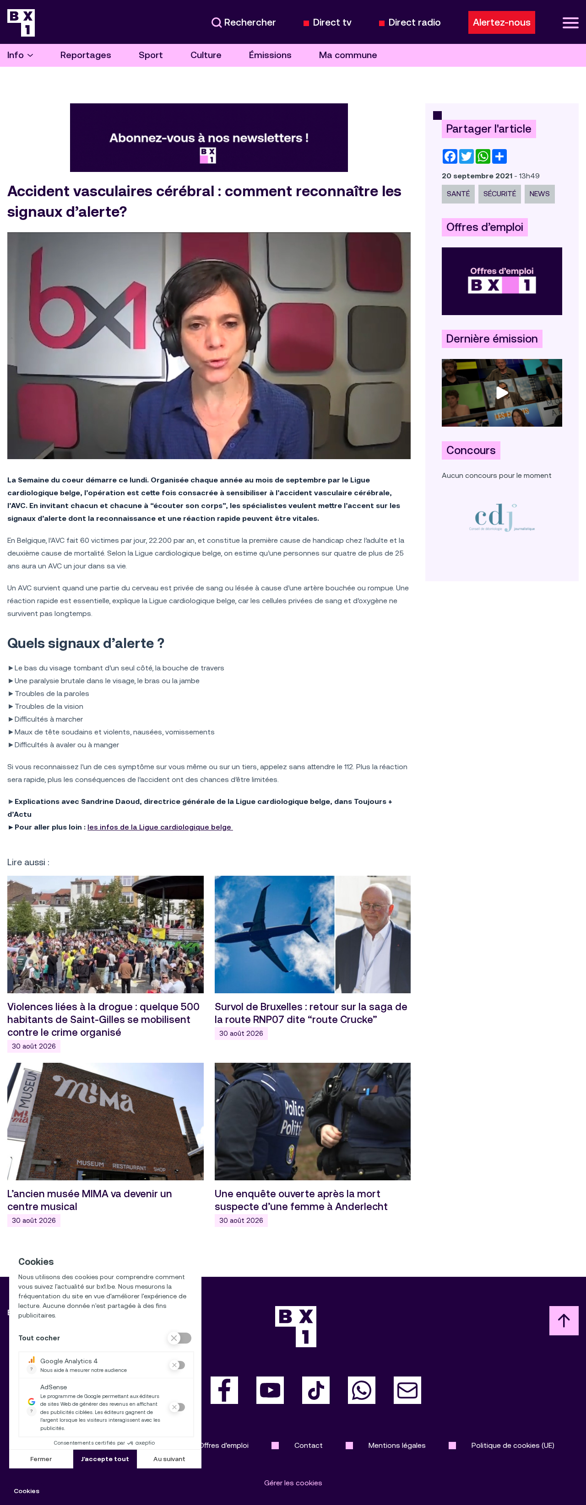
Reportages (85, 55)
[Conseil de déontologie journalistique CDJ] (502, 517)
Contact (308, 1445)
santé (458, 193)
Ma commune (348, 55)
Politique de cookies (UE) (513, 1445)
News (540, 193)
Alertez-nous (502, 22)
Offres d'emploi (224, 1445)
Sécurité (499, 193)
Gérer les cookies (293, 1483)
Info (15, 55)
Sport (151, 55)
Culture (206, 55)
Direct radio (415, 22)
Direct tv (332, 22)
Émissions (270, 55)
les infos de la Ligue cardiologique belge (160, 827)
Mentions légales (397, 1445)
